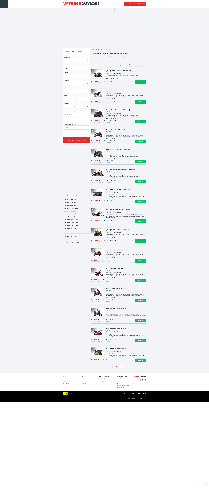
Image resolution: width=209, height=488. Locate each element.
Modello (66, 72)
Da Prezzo (66, 88)
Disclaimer (119, 381)
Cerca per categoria (71, 242)
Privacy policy (120, 387)
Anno (65, 95)
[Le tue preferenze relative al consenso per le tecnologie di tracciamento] (206, 485)
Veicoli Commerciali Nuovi (122, 10)
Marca (65, 65)
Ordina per (124, 65)
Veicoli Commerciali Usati (139, 10)
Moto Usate (101, 10)
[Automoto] (64, 393)
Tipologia (66, 80)
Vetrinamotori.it (141, 393)
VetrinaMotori (81, 4)
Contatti (118, 379)
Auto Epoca (84, 10)
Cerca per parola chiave (70, 124)
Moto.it (132, 393)
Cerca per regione (70, 236)
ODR (117, 383)
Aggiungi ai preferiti (132, 82)
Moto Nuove (92, 10)
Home (92, 49)
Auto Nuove (67, 10)
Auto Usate (76, 10)
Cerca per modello (70, 196)
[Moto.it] (66, 393)
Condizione (67, 57)
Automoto (124, 393)
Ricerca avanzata (83, 135)
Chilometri (66, 103)
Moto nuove (99, 49)
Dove (65, 111)
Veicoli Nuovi (102, 381)
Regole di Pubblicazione (122, 385)
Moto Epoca (110, 10)
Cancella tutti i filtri (70, 135)
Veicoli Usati (102, 379)
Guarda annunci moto (75, 140)
